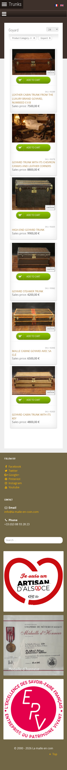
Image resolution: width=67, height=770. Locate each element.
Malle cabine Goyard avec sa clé (31, 353)
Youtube (13, 487)
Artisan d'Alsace (21, 605)
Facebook (14, 466)
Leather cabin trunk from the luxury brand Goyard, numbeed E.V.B (32, 98)
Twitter (13, 470)
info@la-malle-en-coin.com (21, 512)
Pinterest (14, 479)
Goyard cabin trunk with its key (31, 416)
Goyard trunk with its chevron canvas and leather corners (33, 164)
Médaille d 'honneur (24, 669)
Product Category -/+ (22, 38)
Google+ (13, 475)
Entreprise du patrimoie (27, 732)
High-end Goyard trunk (28, 229)
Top (54, 754)
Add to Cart (33, 80)
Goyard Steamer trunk (27, 291)
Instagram (15, 483)
